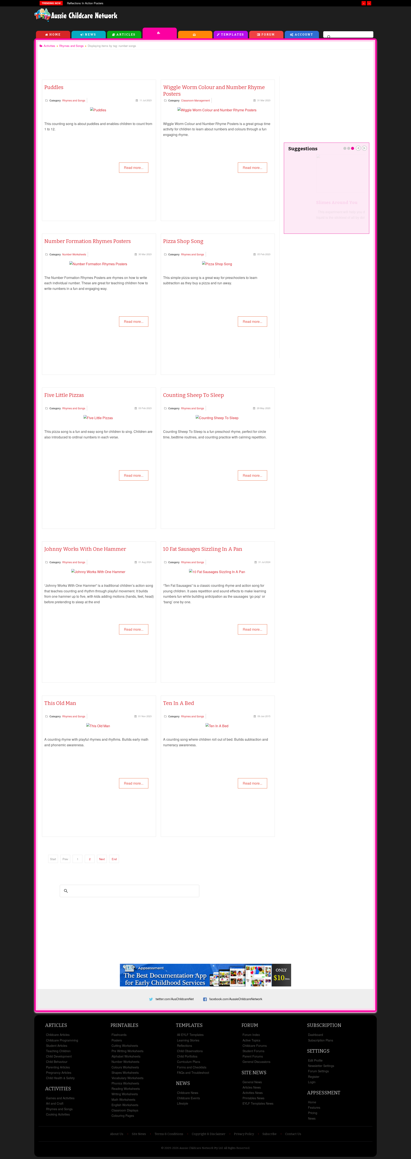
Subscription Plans (320, 1040)
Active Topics (251, 1040)
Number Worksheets (74, 254)
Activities (160, 33)
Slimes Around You (309, 202)
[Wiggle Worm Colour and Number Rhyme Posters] (216, 109)
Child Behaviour (56, 1061)
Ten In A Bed (178, 703)
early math (140, 739)
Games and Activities (60, 1098)
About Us (116, 1134)
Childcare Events (188, 1098)
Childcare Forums (255, 1045)
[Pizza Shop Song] (217, 263)
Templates (232, 34)
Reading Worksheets (126, 1088)
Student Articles (56, 1045)
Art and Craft (54, 1103)
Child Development (59, 1056)
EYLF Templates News (258, 1103)
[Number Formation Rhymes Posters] (98, 263)
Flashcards (119, 1034)
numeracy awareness (179, 744)
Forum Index (251, 1034)
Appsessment (323, 1093)
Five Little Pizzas (64, 395)
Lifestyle (182, 1103)
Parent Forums (253, 1056)
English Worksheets (125, 1105)
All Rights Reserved (236, 1148)
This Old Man (60, 703)
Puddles (53, 87)
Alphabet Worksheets (126, 1056)
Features (314, 1107)
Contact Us (293, 1134)
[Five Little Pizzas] (98, 417)
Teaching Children (58, 1051)
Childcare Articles (58, 1034)
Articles (126, 34)
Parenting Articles (58, 1067)
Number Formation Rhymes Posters (87, 241)
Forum (268, 34)
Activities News (253, 1092)
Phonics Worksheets (125, 1083)
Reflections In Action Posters (85, 3)
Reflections (184, 1045)
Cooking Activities (58, 1114)
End (114, 859)
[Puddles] (98, 109)
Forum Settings (318, 1071)
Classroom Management (195, 100)
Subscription (324, 1025)
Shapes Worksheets (125, 1072)
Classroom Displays (125, 1110)
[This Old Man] (98, 725)
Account (304, 34)
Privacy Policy (244, 1134)
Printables (195, 34)
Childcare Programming (62, 1040)
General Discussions (256, 1061)
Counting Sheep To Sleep (193, 395)
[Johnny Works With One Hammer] (98, 571)
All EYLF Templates (190, 1034)
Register (313, 1076)
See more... (352, 226)
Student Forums (253, 1051)
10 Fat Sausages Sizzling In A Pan (202, 549)
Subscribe (269, 1134)
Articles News (252, 1087)
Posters (117, 1040)
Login (312, 1082)
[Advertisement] (279, 17)
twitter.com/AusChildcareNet (175, 999)
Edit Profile (315, 1060)
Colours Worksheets (125, 1067)
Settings (318, 1051)
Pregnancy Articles (58, 1072)
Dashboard (315, 1034)
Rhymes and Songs (73, 100)
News (90, 34)
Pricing (312, 1113)
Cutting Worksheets (125, 1045)
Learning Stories (188, 1040)
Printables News (253, 1098)
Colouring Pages (123, 1115)
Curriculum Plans (188, 1061)
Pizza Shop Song (183, 241)
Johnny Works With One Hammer (85, 549)
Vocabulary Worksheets (127, 1078)
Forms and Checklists (191, 1067)
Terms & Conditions (169, 1134)
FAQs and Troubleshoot (193, 1072)
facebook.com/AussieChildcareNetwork (235, 999)
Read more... (133, 167)
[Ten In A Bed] (217, 725)
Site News (253, 1073)
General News (252, 1082)
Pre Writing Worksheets (127, 1051)
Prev (358, 148)
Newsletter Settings (321, 1066)
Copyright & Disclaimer (208, 1134)
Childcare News (187, 1092)
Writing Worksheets (125, 1094)
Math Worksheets (123, 1099)
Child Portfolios (187, 1056)
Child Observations (190, 1051)
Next (102, 859)
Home (55, 34)
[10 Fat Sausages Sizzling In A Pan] (217, 571)
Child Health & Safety (60, 1078)
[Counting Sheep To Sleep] (217, 417)
